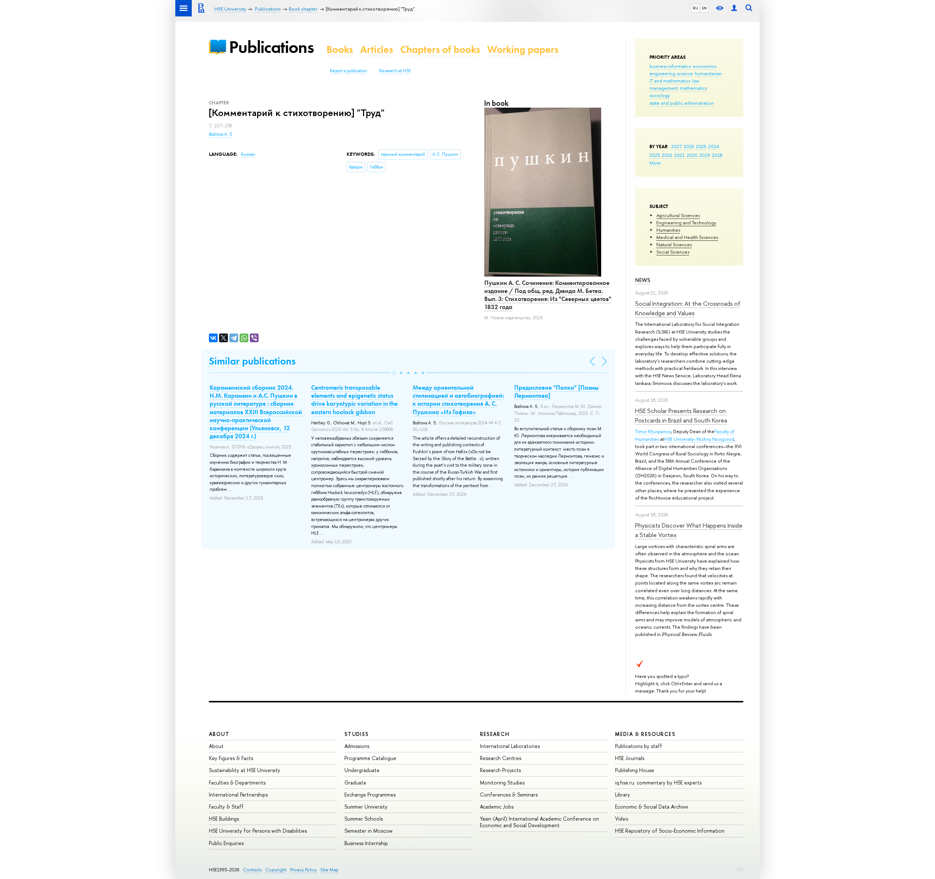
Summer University (366, 806)
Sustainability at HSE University (244, 770)
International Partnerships (238, 794)
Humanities (668, 230)
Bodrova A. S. (221, 134)
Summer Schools (363, 818)
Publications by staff (638, 746)
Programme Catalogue (370, 758)
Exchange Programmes (370, 794)
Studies (356, 733)
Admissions (356, 746)
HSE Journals (629, 758)
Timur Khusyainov (653, 431)
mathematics (693, 88)
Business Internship (366, 843)
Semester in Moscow (368, 830)
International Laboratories (510, 746)
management (663, 88)
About (219, 733)
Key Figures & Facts (231, 758)
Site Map (329, 870)
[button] (393, 373)
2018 (717, 155)
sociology (659, 95)
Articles (376, 49)
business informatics (670, 66)
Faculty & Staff (226, 806)
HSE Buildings (224, 818)
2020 (692, 155)
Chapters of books (440, 49)
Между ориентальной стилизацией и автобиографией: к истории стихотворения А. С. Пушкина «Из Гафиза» (458, 399)
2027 (676, 146)
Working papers (522, 49)
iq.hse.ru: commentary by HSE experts (658, 782)
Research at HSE (395, 71)
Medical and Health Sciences (687, 237)
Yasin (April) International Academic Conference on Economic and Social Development (539, 822)
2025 (701, 146)
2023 (654, 155)
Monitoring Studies (502, 782)
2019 (704, 155)
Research (495, 733)
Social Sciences (672, 251)
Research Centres (500, 758)
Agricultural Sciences (678, 215)
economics (704, 66)
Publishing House (634, 770)
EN (704, 8)
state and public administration (681, 103)
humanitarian (708, 73)
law (695, 80)
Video (622, 818)
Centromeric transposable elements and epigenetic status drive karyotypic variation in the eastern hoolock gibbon (354, 399)
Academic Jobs (497, 806)
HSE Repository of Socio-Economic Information (670, 830)
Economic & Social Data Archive (651, 806)
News (642, 280)
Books (340, 49)
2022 (667, 155)
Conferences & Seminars (509, 794)
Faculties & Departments (237, 782)
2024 (713, 146)
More (655, 162)
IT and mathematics (669, 80)
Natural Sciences (674, 244)
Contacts (252, 870)
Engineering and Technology (686, 222)
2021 (679, 155)
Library (622, 794)
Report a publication (348, 71)
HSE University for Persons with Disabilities (258, 830)
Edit (740, 868)
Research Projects (500, 770)
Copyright (275, 870)
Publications (271, 47)
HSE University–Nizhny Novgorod (699, 439)
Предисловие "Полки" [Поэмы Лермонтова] (556, 391)
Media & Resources (645, 733)
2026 (689, 146)
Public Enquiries (226, 843)
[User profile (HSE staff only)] (734, 8)
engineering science (671, 73)
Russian (248, 154)
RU (695, 8)
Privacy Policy (303, 870)
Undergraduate (361, 770)
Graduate (355, 782)
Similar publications (252, 361)
